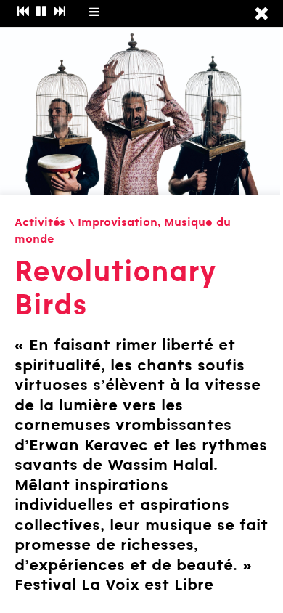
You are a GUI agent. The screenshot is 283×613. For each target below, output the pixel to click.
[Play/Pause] (42, 12)
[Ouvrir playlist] (94, 11)
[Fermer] (261, 14)
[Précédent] (23, 12)
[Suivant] (59, 12)
